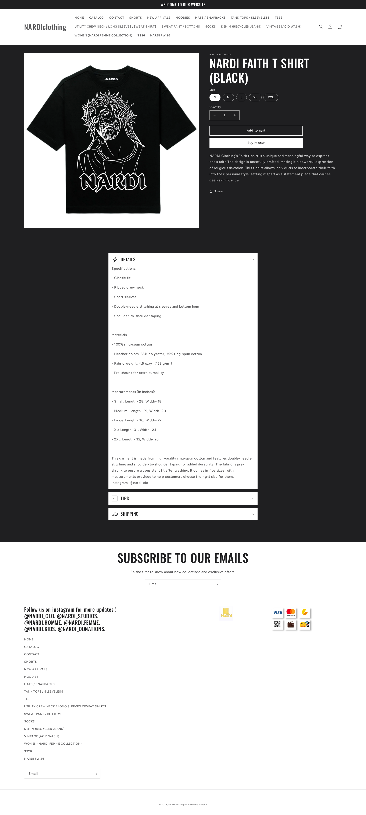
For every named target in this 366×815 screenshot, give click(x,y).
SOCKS (29, 721)
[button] (321, 26)
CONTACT (31, 654)
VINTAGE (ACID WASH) (41, 736)
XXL (271, 97)
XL (255, 97)
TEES (28, 699)
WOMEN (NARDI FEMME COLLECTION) (53, 744)
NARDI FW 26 (34, 759)
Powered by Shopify (196, 804)
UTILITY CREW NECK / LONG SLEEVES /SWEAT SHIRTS (65, 706)
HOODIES (31, 677)
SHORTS (30, 662)
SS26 (28, 751)
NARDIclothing (176, 804)
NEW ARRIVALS (35, 669)
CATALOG (31, 647)
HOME (28, 639)
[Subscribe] (216, 584)
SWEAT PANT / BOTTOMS (43, 714)
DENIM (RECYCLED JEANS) (44, 729)
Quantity (215, 106)
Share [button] (218, 191)
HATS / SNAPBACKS (39, 684)
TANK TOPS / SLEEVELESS (43, 691)
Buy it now (256, 143)
